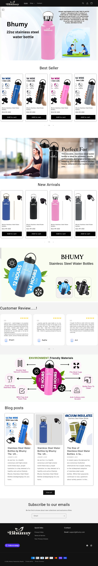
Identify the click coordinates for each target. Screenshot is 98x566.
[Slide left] (45, 125)
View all (49, 492)
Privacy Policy (39, 532)
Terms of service (39, 561)
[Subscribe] (64, 516)
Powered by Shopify (18, 561)
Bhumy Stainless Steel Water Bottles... (10, 108)
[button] (32, 3)
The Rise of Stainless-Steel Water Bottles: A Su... (78, 451)
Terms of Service (40, 535)
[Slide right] (53, 125)
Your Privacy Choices (41, 539)
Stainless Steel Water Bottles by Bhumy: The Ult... (19, 451)
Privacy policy (29, 561)
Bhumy (11, 561)
